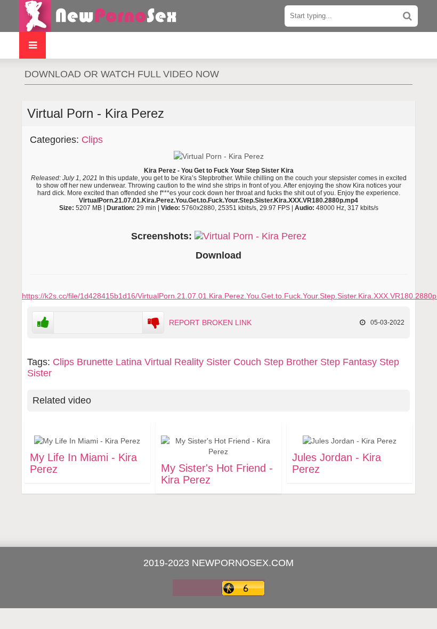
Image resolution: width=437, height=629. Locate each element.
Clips (92, 139)
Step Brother (291, 362)
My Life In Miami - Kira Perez (83, 463)
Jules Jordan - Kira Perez (336, 463)
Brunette (95, 362)
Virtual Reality (174, 362)
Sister (218, 362)
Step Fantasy (348, 362)
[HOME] (99, 16)
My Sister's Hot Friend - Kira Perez (217, 474)
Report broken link (210, 322)
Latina (129, 362)
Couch (247, 362)
